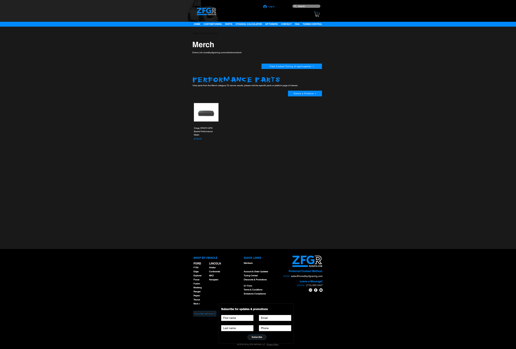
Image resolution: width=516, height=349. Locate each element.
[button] (317, 14)
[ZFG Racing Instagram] (310, 290)
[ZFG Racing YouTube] (321, 290)
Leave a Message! (311, 281)
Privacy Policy (273, 344)
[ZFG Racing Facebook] (315, 290)
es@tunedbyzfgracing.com (308, 276)
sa (292, 276)
